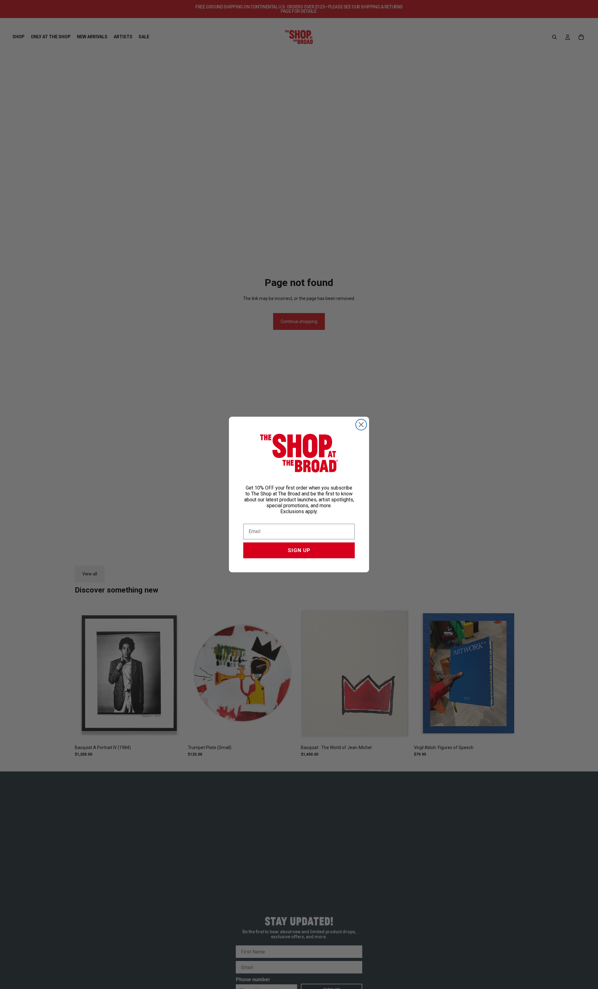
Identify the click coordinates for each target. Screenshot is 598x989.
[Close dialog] (361, 424)
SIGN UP (299, 550)
